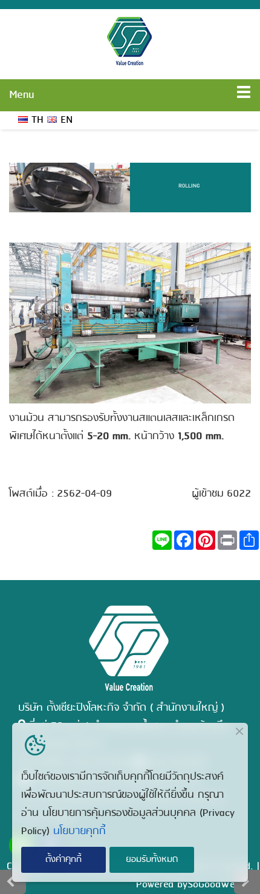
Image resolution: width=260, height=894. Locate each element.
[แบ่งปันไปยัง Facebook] (184, 540)
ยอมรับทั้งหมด (152, 859)
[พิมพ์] (227, 540)
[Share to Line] (162, 540)
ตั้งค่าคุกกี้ (63, 859)
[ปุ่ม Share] (205, 540)
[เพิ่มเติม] (249, 540)
